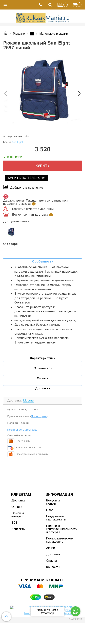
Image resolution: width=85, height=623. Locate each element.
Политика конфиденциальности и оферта (55, 529)
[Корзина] (77, 4)
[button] (5, 93)
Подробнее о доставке (22, 430)
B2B (14, 522)
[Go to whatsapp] (75, 611)
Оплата (16, 507)
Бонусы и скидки (53, 502)
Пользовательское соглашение (55, 540)
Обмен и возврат (17, 515)
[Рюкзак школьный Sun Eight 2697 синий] (42, 90)
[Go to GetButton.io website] (75, 619)
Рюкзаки (19, 33)
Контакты (18, 529)
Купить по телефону (26, 178)
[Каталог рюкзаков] (6, 33)
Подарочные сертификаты (55, 518)
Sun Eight (17, 142)
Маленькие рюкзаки (53, 33)
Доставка (18, 500)
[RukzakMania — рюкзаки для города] (43, 17)
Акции (50, 548)
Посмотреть (39, 416)
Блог (49, 510)
